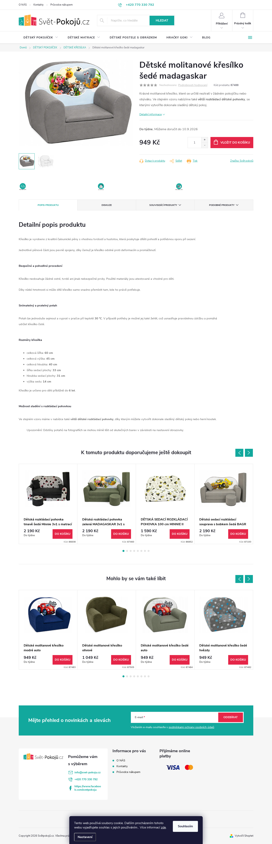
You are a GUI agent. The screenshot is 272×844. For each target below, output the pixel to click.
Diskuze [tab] (107, 205)
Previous (239, 453)
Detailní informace (150, 114)
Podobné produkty (221, 205)
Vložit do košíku (235, 142)
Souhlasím (185, 826)
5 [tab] (138, 551)
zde (163, 827)
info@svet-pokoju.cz (87, 772)
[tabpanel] (48, 504)
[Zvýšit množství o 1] (204, 140)
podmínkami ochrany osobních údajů (191, 727)
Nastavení (85, 837)
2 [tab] (127, 551)
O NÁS (23, 5)
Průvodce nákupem (61, 5)
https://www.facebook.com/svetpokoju (87, 788)
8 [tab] (149, 551)
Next (249, 453)
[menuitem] (41, 37)
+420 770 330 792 (86, 779)
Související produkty (163, 205)
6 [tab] (141, 551)
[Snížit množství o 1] (204, 145)
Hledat (162, 20)
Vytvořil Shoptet (244, 836)
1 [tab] (123, 551)
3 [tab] (131, 551)
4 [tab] (134, 551)
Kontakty (38, 5)
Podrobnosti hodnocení (192, 85)
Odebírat (230, 717)
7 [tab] (145, 551)
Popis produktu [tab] (48, 205)
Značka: (241, 161)
